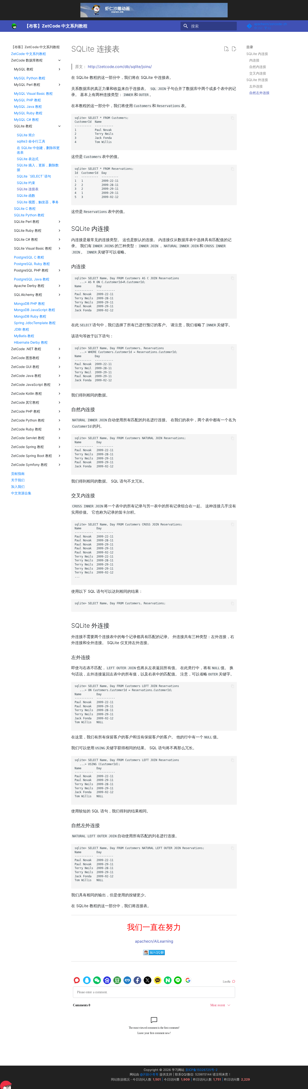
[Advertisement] (271, 173)
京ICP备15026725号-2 (201, 1070)
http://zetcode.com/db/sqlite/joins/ (120, 66)
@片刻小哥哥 (149, 1074)
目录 (249, 47)
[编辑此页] (234, 49)
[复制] (232, 118)
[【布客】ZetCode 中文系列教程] (14, 26)
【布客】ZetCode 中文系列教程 (35, 47)
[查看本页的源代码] (226, 49)
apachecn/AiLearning (154, 941)
